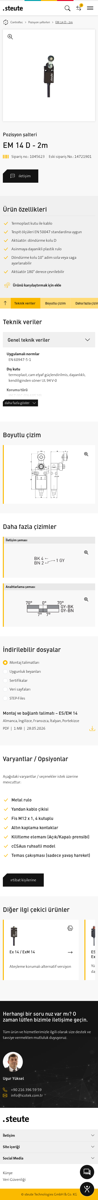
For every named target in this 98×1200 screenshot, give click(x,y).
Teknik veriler (24, 303)
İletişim (9, 1135)
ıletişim (25, 175)
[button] (49, 339)
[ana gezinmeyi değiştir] (67, 8)
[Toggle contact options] (87, 1172)
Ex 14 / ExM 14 (22, 952)
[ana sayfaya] (13, 8)
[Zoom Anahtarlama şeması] (49, 608)
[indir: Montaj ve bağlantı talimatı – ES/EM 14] (92, 728)
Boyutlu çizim (55, 303)
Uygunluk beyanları (25, 671)
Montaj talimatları (24, 662)
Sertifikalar (19, 680)
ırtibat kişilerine (23, 879)
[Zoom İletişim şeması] (49, 560)
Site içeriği (11, 1146)
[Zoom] (49, 75)
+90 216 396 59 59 (26, 1089)
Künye (8, 1172)
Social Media (13, 1158)
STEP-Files (17, 698)
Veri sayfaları (20, 689)
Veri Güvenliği (14, 1179)
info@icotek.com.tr (27, 1095)
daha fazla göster (17, 403)
